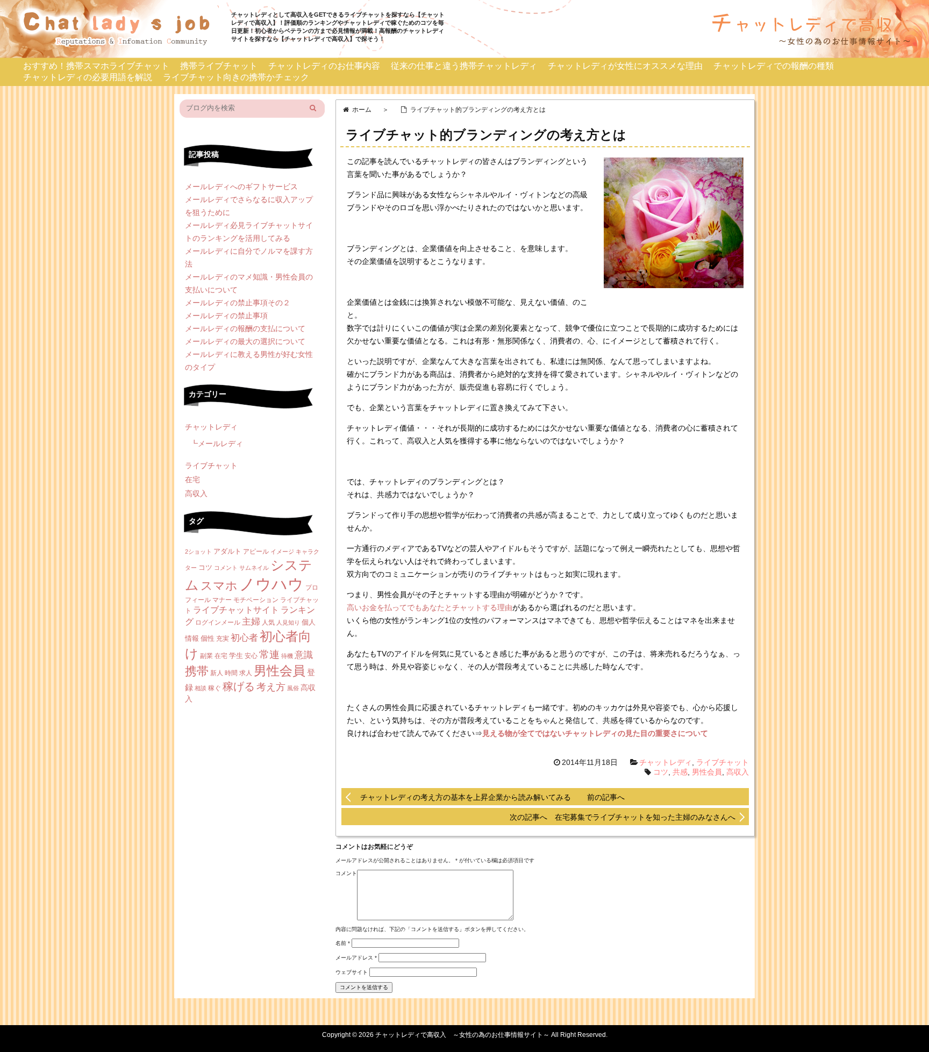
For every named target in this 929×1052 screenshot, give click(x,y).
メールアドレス (356, 958)
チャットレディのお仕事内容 (324, 65)
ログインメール (217, 622)
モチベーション (255, 600)
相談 (200, 688)
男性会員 (707, 772)
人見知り (288, 622)
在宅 (192, 479)
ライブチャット (722, 762)
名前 (342, 943)
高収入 (737, 772)
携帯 (197, 671)
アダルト (227, 551)
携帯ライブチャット (219, 65)
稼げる (239, 686)
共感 (680, 772)
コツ (660, 772)
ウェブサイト (351, 972)
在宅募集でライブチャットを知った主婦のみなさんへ (645, 817)
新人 (216, 673)
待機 (287, 656)
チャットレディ (665, 762)
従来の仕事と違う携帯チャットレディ (464, 65)
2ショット (198, 551)
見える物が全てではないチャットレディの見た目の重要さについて (595, 733)
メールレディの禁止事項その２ (237, 302)
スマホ (219, 585)
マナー (222, 600)
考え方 (270, 687)
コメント (346, 873)
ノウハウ (271, 584)
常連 (269, 654)
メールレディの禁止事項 (226, 315)
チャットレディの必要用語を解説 (87, 77)
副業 (206, 656)
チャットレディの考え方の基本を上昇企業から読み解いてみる (465, 797)
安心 (251, 656)
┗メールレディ (216, 443)
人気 (268, 622)
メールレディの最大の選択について (245, 341)
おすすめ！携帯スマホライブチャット (96, 65)
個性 (208, 638)
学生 (236, 656)
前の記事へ (606, 797)
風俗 (293, 688)
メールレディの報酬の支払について (245, 328)
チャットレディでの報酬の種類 (773, 65)
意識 (304, 655)
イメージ (282, 551)
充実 (222, 638)
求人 (245, 673)
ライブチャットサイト (236, 609)
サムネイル (254, 567)
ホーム (361, 109)
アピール (256, 551)
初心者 (244, 638)
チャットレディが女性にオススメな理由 (625, 65)
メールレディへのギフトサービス (241, 186)
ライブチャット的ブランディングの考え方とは (486, 134)
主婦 (251, 622)
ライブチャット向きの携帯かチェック (236, 77)
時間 (231, 673)
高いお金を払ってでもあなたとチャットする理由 (429, 607)
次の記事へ (532, 817)
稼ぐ (214, 688)
